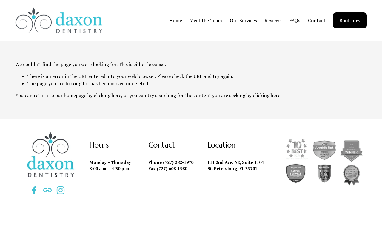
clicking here (107, 95)
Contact (317, 20)
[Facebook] (34, 190)
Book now (350, 20)
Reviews (272, 20)
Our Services (243, 20)
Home (175, 20)
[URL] (47, 190)
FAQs (294, 20)
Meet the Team (206, 20)
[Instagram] (60, 190)
